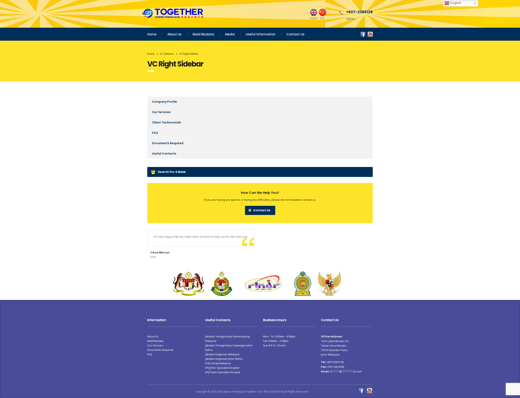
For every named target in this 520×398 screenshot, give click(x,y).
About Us (174, 34)
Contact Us (295, 34)
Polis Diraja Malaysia (218, 363)
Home (151, 34)
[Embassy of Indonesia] (329, 283)
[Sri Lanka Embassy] (302, 283)
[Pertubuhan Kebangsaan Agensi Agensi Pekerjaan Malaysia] (263, 283)
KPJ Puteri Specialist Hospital (222, 372)
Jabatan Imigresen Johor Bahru (224, 359)
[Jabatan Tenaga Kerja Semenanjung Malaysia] (188, 283)
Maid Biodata (203, 34)
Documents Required (167, 143)
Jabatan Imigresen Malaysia (222, 354)
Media (230, 34)
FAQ (155, 133)
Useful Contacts (164, 154)
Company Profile (164, 102)
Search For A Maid (171, 172)
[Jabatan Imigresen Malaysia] (221, 283)
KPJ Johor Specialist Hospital (222, 368)
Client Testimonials (166, 122)
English (455, 3)
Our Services (161, 112)
